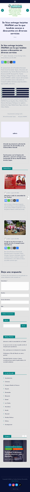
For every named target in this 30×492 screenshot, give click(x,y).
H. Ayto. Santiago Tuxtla (20, 55)
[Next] (26, 436)
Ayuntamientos (8, 378)
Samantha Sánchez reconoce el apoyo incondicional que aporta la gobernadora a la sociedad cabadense (14, 360)
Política (7, 421)
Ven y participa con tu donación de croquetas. (14, 350)
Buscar (6, 320)
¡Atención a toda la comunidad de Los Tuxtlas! (14, 341)
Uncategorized (8, 424)
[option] (15, 451)
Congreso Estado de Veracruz (12, 385)
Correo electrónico (5, 299)
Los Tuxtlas (7, 403)
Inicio (15, 37)
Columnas (7, 381)
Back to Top (15, 489)
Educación (7, 396)
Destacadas (10, 55)
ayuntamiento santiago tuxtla (15, 113)
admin (5, 55)
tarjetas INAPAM (23, 116)
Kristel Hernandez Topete (10, 116)
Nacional (7, 413)
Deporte (7, 388)
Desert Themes (15, 480)
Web (2, 306)
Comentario (4, 281)
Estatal (6, 399)
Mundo (6, 410)
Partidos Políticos (9, 417)
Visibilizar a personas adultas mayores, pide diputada (13, 454)
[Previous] (23, 436)
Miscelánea (7, 406)
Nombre (3, 293)
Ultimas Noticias (5, 57)
